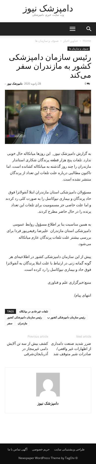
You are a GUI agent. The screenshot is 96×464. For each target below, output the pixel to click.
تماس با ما (14, 449)
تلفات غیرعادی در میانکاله (33, 311)
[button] (72, 29)
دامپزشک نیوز (14, 83)
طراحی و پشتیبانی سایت (69, 449)
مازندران (22, 323)
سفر (9, 323)
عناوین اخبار (70, 41)
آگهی (24, 449)
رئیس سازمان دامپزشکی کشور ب (66, 317)
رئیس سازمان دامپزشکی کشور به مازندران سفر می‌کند (50, 66)
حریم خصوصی (40, 449)
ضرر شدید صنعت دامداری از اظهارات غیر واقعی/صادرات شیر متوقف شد (71, 348)
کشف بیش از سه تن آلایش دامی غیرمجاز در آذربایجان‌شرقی (27, 348)
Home (87, 41)
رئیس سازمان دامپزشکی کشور (24, 317)
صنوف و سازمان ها (47, 41)
